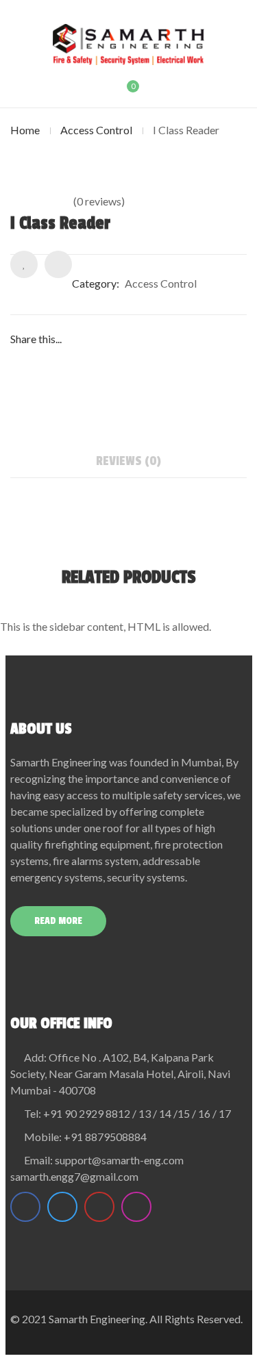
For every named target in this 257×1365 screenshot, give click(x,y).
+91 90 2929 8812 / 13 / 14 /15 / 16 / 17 (137, 1113)
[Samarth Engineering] (128, 44)
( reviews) (99, 201)
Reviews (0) (128, 460)
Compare (58, 264)
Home (25, 129)
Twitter (62, 1207)
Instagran (136, 1207)
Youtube (99, 1207)
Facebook (25, 1207)
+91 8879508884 (105, 1136)
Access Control (96, 129)
